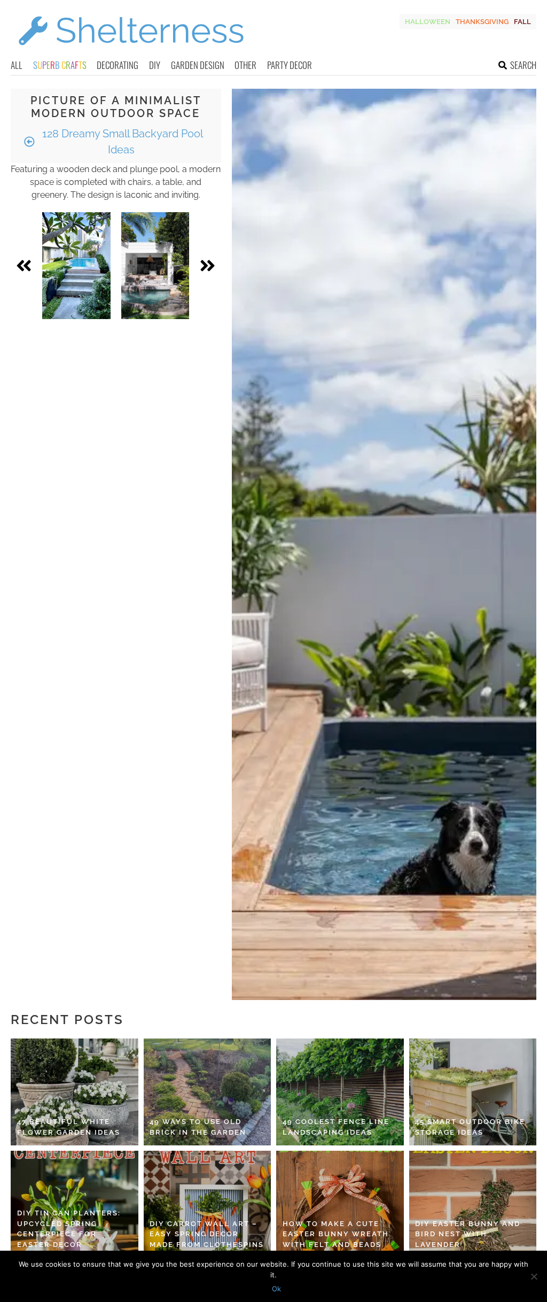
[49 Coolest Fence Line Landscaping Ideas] (340, 1091)
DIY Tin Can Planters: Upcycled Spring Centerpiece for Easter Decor (69, 1229)
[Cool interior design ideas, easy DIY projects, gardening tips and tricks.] (131, 51)
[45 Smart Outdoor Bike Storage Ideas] (473, 1091)
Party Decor (289, 65)
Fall (522, 22)
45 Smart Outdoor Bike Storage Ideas (470, 1127)
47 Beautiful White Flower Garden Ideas (68, 1127)
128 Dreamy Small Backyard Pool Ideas (121, 141)
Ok (276, 1288)
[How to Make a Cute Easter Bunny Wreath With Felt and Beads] (340, 1204)
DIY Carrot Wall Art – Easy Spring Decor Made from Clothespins (207, 1234)
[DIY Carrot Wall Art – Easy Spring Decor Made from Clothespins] (207, 1204)
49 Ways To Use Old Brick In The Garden (198, 1127)
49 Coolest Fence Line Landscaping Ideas (336, 1127)
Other (245, 65)
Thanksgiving (482, 22)
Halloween (427, 22)
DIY (154, 65)
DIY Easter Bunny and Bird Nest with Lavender (467, 1234)
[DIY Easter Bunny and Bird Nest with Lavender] (473, 1204)
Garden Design (197, 65)
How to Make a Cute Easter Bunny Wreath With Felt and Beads (336, 1234)
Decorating (117, 65)
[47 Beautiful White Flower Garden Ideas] (74, 1091)
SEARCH (523, 65)
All (16, 65)
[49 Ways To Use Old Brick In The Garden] (207, 1091)
